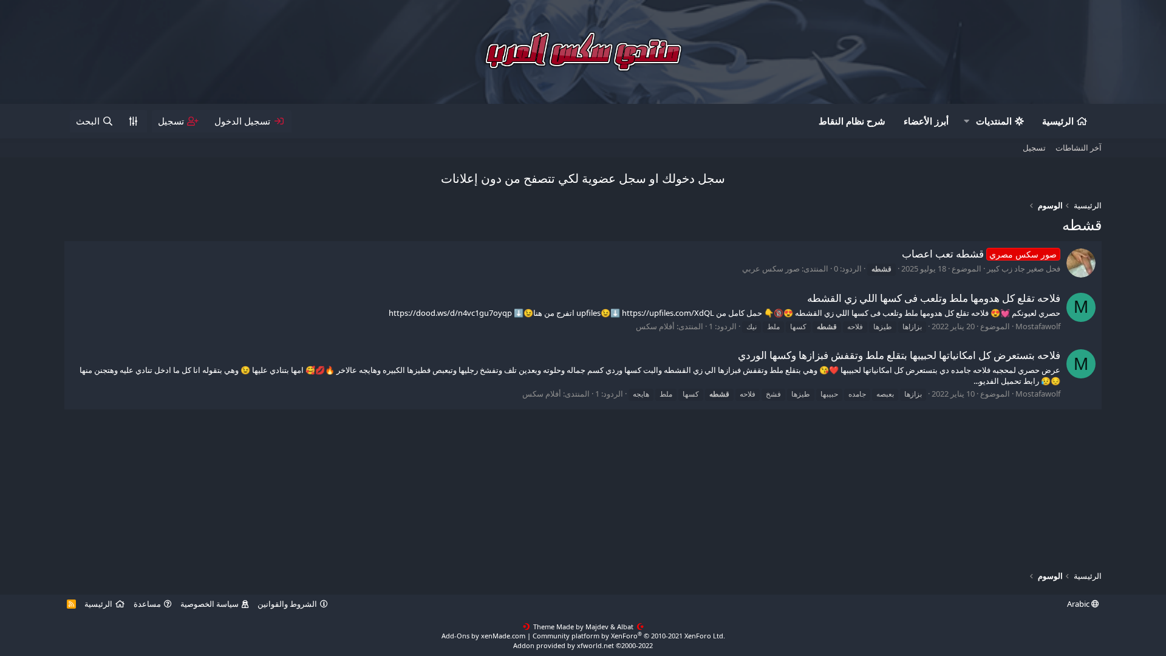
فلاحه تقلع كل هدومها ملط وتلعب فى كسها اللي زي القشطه (933, 298)
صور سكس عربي (771, 268)
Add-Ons (455, 635)
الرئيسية (1058, 121)
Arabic (1079, 603)
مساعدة (147, 603)
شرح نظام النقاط (852, 121)
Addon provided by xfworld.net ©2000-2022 (583, 645)
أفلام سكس (655, 326)
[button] (966, 121)
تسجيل (1034, 147)
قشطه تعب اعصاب (979, 254)
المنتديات (994, 121)
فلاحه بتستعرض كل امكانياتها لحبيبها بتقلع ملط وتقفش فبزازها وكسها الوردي (899, 355)
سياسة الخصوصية (209, 603)
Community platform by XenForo (629, 635)
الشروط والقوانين (287, 603)
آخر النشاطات (1078, 147)
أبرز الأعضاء (926, 121)
